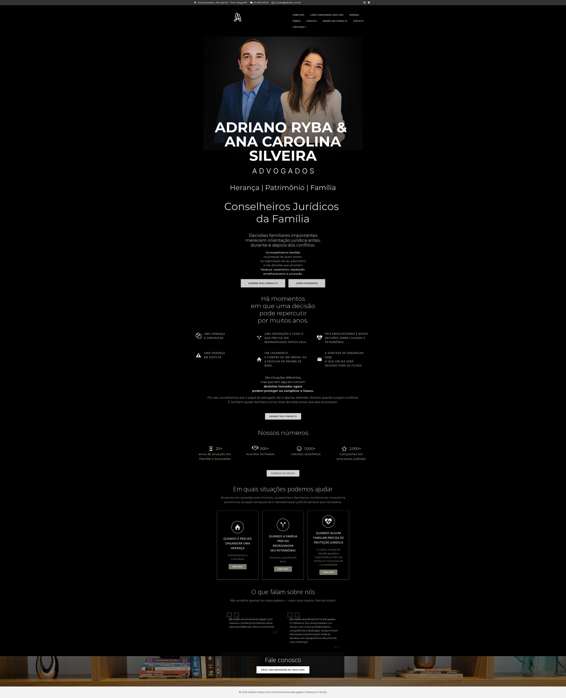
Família (296, 20)
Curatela (311, 20)
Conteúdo (298, 27)
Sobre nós (298, 14)
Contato (358, 20)
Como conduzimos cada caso (326, 14)
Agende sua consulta (335, 20)
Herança (354, 14)
